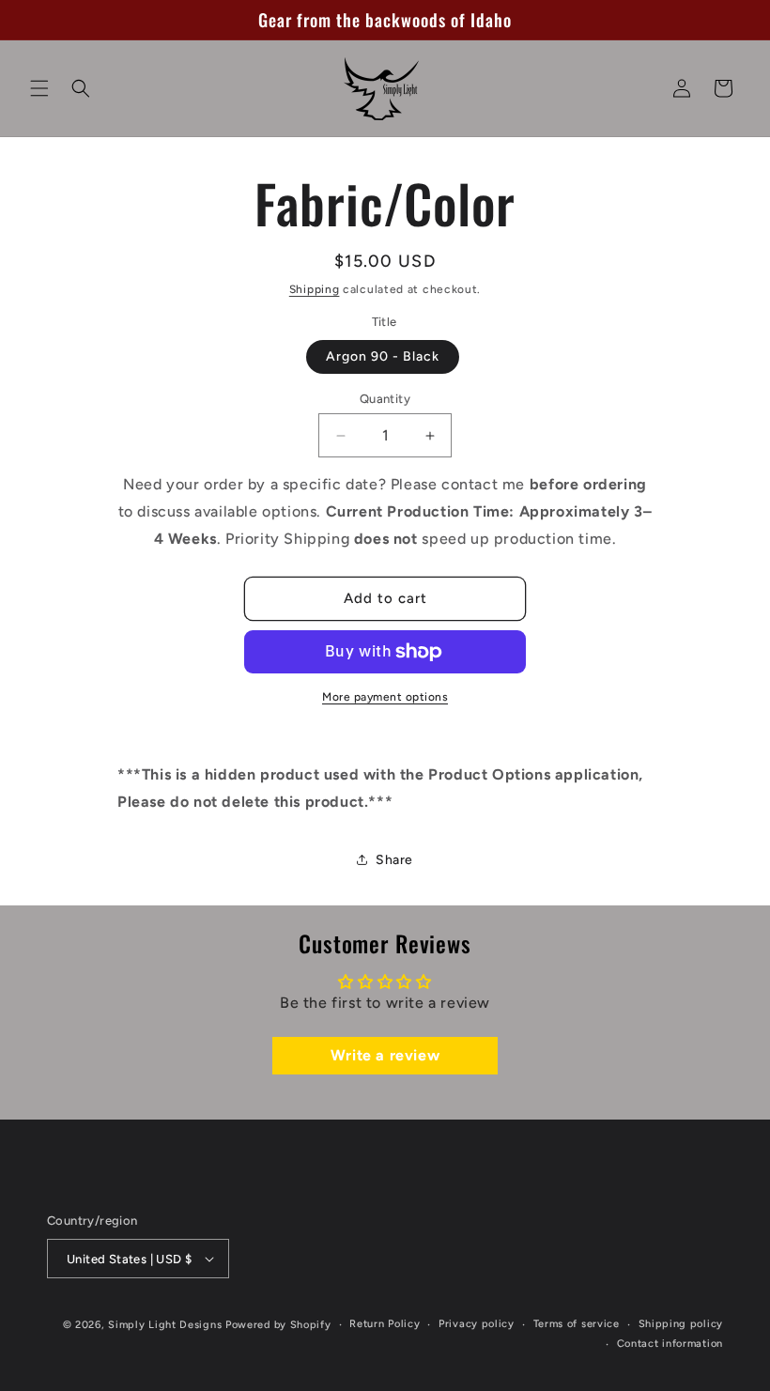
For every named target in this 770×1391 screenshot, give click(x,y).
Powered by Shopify (278, 1325)
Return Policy (384, 1324)
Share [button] (394, 860)
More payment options (385, 696)
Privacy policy (477, 1324)
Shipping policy (681, 1324)
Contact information (670, 1343)
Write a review (385, 1055)
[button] (39, 88)
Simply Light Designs (165, 1325)
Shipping (314, 289)
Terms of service (576, 1324)
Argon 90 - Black (382, 356)
